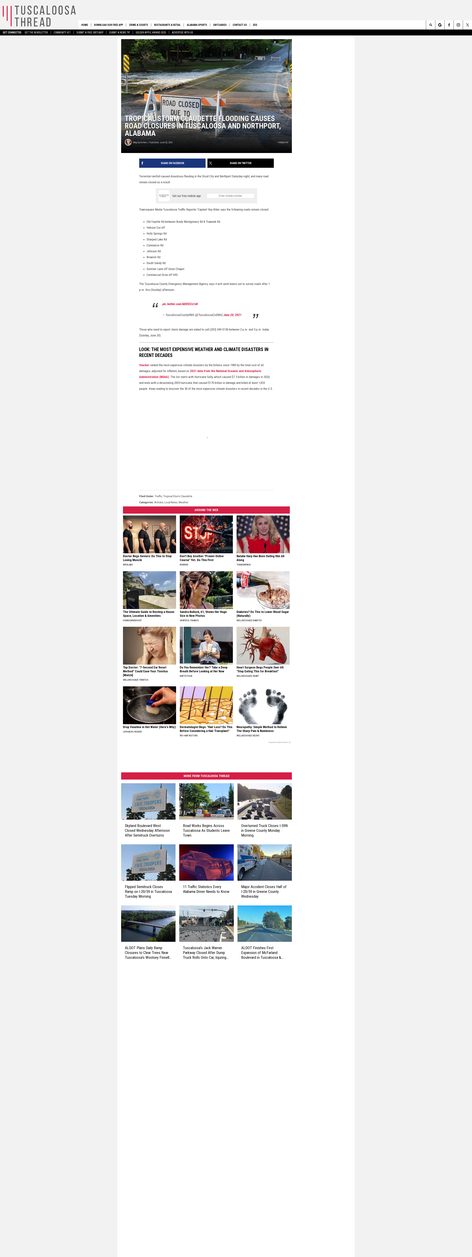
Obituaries (220, 24)
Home (84, 24)
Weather (183, 502)
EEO (255, 24)
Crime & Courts (138, 24)
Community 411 (62, 32)
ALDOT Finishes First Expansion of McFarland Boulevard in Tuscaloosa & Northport (261, 953)
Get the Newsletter (36, 32)
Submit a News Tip (119, 32)
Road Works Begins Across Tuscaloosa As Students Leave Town (206, 830)
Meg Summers (140, 142)
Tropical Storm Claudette (177, 496)
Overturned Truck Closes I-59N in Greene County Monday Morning (264, 830)
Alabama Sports (197, 24)
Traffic (158, 496)
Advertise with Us (182, 32)
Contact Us (240, 24)
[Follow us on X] (467, 25)
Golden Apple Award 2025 (151, 32)
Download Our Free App (108, 24)
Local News (170, 502)
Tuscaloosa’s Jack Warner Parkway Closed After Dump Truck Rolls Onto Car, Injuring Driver (204, 953)
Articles (158, 502)
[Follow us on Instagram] (458, 25)
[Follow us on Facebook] (449, 25)
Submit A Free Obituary (90, 32)
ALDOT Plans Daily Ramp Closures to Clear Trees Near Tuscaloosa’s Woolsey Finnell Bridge (147, 953)
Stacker (144, 365)
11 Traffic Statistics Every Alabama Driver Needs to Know (206, 889)
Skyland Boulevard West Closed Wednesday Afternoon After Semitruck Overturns (147, 830)
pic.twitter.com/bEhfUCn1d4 (180, 304)
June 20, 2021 (232, 315)
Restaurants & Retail (167, 24)
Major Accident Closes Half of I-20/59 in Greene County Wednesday (264, 892)
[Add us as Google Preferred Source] (439, 25)
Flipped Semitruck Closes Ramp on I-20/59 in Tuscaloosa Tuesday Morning (148, 892)
